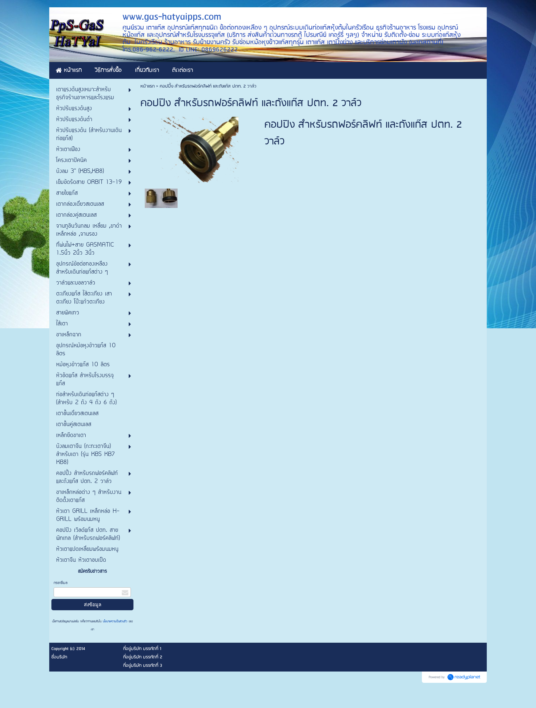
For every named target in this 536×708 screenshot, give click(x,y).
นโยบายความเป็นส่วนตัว (115, 621)
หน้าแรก (147, 86)
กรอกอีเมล (60, 583)
